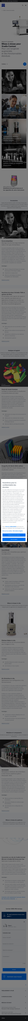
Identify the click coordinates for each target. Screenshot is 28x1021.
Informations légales (18, 531)
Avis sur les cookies (7, 531)
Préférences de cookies (14, 535)
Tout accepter (14, 539)
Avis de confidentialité (11, 526)
